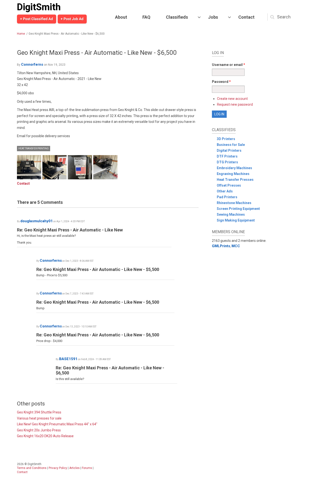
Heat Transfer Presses (235, 180)
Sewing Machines (231, 214)
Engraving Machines (233, 174)
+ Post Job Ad (72, 19)
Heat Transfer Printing (33, 148)
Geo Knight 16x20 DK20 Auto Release (45, 436)
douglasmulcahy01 (36, 221)
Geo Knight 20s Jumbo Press (39, 430)
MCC (236, 246)
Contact (246, 17)
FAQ (146, 17)
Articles (74, 468)
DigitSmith (39, 7)
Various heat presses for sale (39, 418)
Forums (87, 468)
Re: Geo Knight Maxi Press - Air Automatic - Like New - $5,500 (97, 269)
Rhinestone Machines (234, 203)
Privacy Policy (58, 468)
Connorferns (32, 64)
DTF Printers (227, 156)
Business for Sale (231, 145)
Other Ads (225, 191)
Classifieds (177, 17)
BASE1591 (68, 359)
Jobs (213, 17)
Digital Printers (229, 150)
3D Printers (226, 139)
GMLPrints (221, 246)
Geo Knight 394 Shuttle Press (39, 412)
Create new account (232, 99)
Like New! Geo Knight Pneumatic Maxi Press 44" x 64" (57, 424)
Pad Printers (227, 197)
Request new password (235, 104)
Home (21, 33)
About (121, 17)
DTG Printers (227, 162)
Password (221, 82)
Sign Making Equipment (236, 220)
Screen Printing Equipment (238, 209)
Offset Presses (229, 185)
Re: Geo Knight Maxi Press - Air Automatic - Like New (70, 229)
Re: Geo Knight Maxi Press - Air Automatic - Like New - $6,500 (97, 302)
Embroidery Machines (234, 168)
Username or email (228, 65)
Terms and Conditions (31, 468)
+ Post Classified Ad (36, 19)
